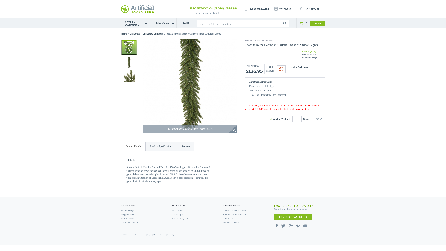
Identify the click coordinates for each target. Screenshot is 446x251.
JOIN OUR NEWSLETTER (293, 217)
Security (170, 235)
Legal (149, 235)
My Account (312, 8)
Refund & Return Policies (235, 214)
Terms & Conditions (130, 222)
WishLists (285, 8)
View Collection (300, 67)
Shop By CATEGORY (132, 23)
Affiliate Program (180, 218)
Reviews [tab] (186, 146)
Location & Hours (231, 222)
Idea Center (163, 23)
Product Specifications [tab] (161, 146)
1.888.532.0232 (259, 8)
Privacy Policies (159, 235)
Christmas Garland (152, 34)
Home (124, 34)
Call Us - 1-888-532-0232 (235, 210)
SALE (186, 23)
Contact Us (228, 218)
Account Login (128, 210)
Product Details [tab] (133, 146)
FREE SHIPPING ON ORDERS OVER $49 (213, 8)
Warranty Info (127, 218)
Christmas (135, 34)
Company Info (178, 214)
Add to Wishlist (281, 119)
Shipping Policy (128, 214)
